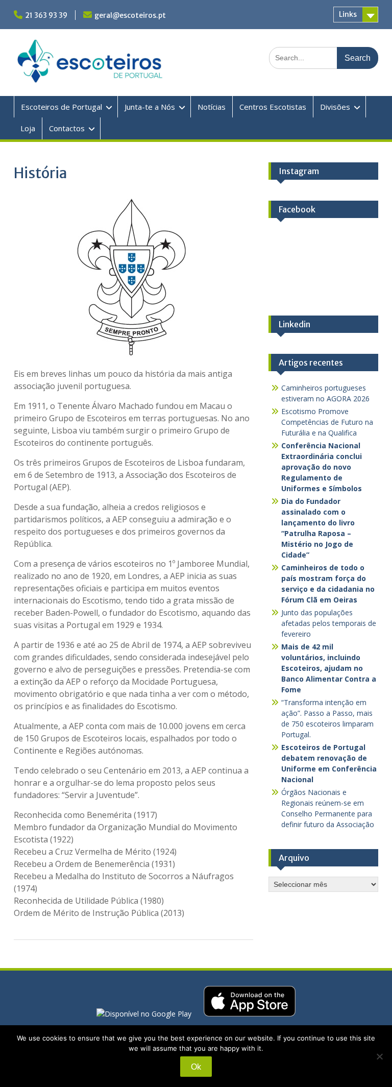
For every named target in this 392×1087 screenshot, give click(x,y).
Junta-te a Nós (150, 107)
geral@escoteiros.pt (130, 15)
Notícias (212, 107)
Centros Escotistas (272, 107)
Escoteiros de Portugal (61, 107)
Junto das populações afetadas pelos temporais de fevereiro (328, 623)
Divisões (335, 107)
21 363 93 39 (46, 15)
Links (348, 14)
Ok (196, 1066)
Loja (27, 128)
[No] (379, 1056)
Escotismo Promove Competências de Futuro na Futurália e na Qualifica (327, 422)
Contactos (67, 128)
